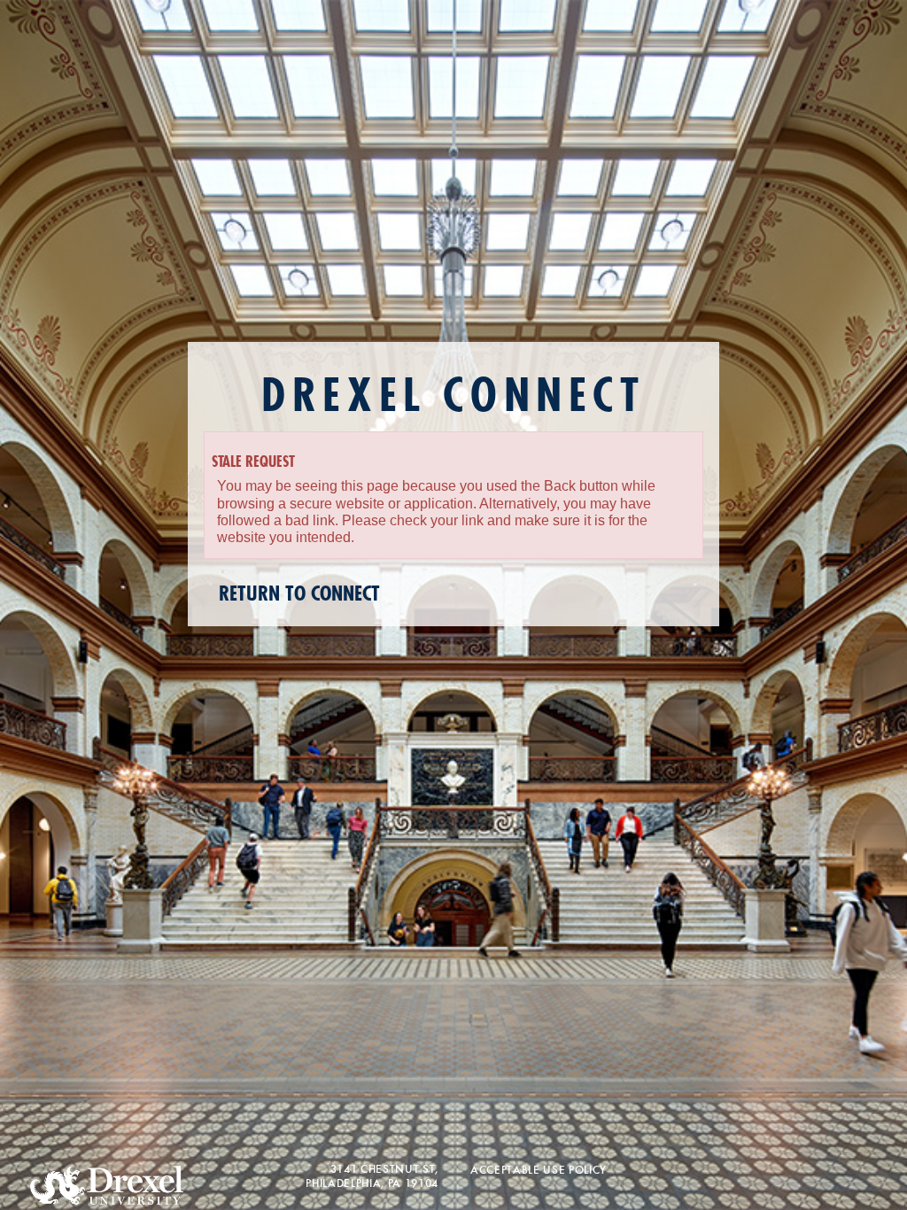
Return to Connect (299, 594)
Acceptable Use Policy (538, 1168)
